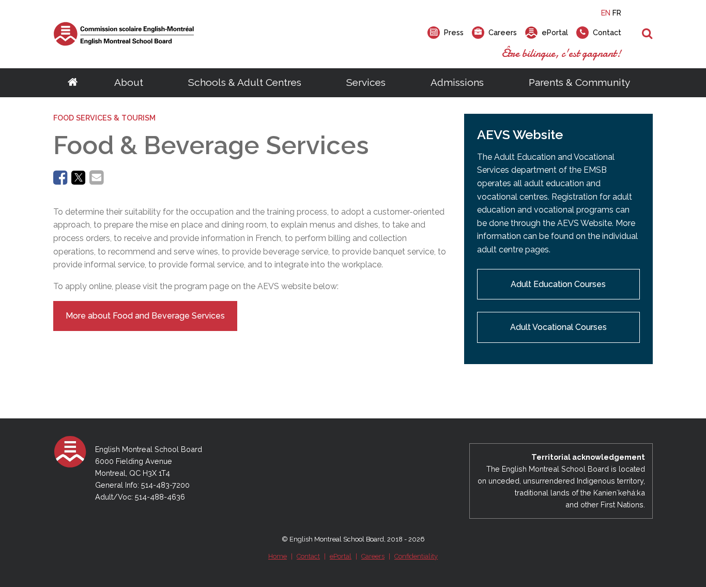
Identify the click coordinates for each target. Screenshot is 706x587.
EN (605, 12)
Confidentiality (416, 556)
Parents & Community (579, 82)
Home (277, 556)
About (128, 82)
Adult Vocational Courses (558, 327)
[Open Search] (647, 34)
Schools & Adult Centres (244, 82)
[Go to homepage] (73, 82)
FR (616, 12)
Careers (373, 556)
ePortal (340, 556)
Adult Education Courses (558, 284)
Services (366, 82)
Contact (308, 556)
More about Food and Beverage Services (145, 316)
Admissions (457, 82)
